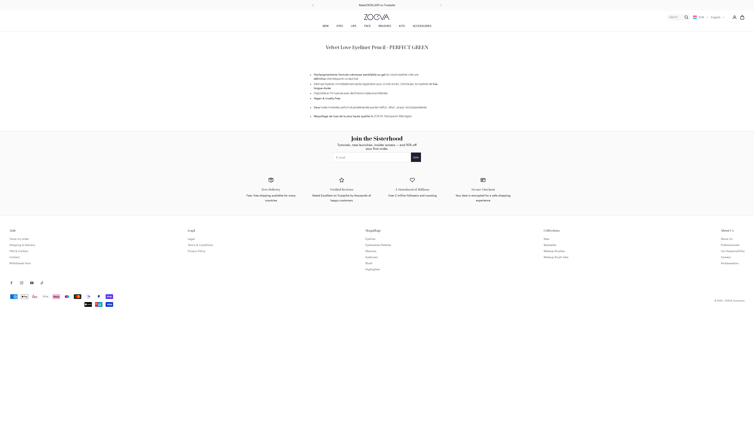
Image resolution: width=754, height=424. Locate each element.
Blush (368, 263)
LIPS (353, 25)
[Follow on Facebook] (11, 283)
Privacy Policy (196, 251)
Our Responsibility (733, 251)
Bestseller (550, 245)
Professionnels (730, 245)
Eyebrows (371, 257)
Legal (191, 238)
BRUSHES (385, 25)
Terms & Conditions (200, 245)
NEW (326, 25)
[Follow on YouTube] (32, 283)
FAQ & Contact (18, 251)
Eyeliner (370, 238)
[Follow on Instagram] (22, 283)
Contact (14, 257)
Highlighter (372, 269)
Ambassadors (729, 263)
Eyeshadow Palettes (378, 245)
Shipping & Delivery (22, 245)
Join (416, 157)
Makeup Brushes (554, 251)
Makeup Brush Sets (556, 257)
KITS (402, 25)
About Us (727, 238)
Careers (726, 257)
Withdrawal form (20, 263)
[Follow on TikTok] (42, 283)
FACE (367, 25)
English (715, 17)
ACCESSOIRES (422, 25)
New (546, 238)
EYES (340, 25)
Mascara (370, 251)
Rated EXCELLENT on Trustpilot (377, 5)
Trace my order (19, 238)
